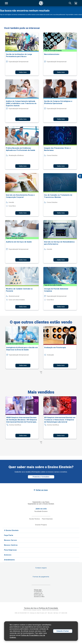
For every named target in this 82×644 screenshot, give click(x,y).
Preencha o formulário (41, 477)
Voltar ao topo (42, 490)
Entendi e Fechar (63, 631)
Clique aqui (38, 590)
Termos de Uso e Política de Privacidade (41, 608)
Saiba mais (23, 72)
